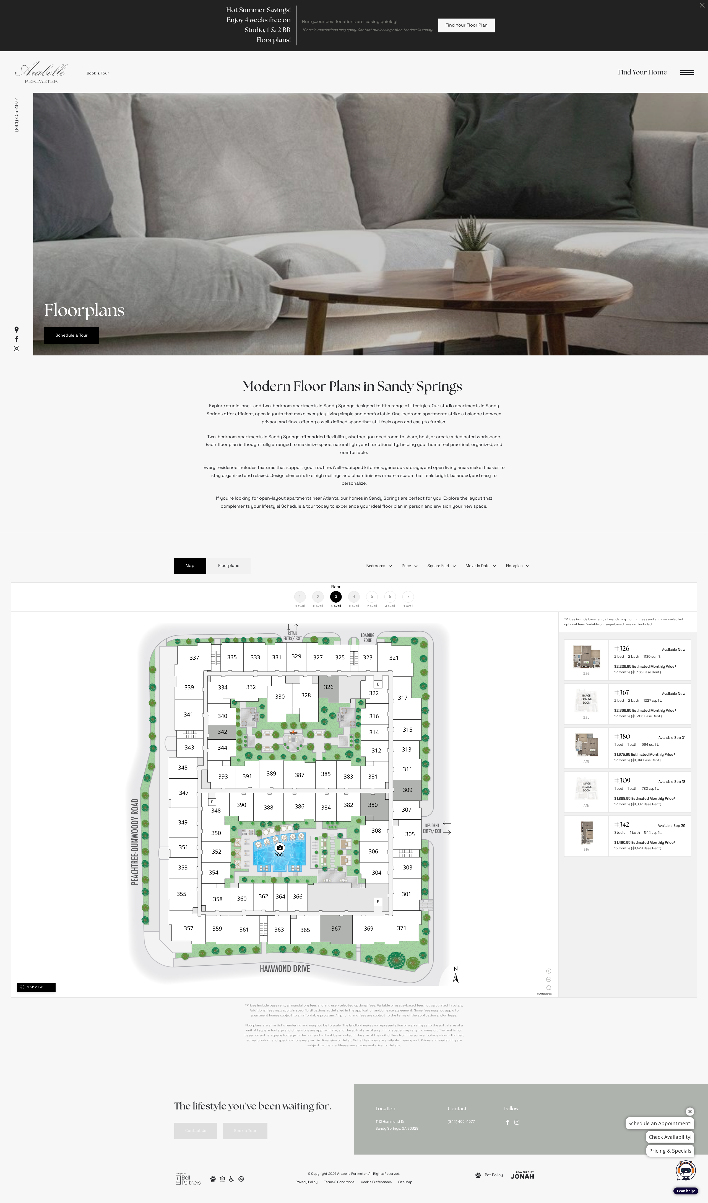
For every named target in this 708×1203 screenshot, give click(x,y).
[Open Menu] (687, 72)
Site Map (405, 1182)
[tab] (190, 566)
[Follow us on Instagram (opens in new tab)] (16, 348)
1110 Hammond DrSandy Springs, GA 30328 (397, 1125)
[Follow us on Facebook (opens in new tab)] (16, 339)
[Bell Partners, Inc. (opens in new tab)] (188, 1179)
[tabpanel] (354, 815)
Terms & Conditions (339, 1182)
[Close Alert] (702, 7)
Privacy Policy (306, 1182)
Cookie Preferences (376, 1182)
